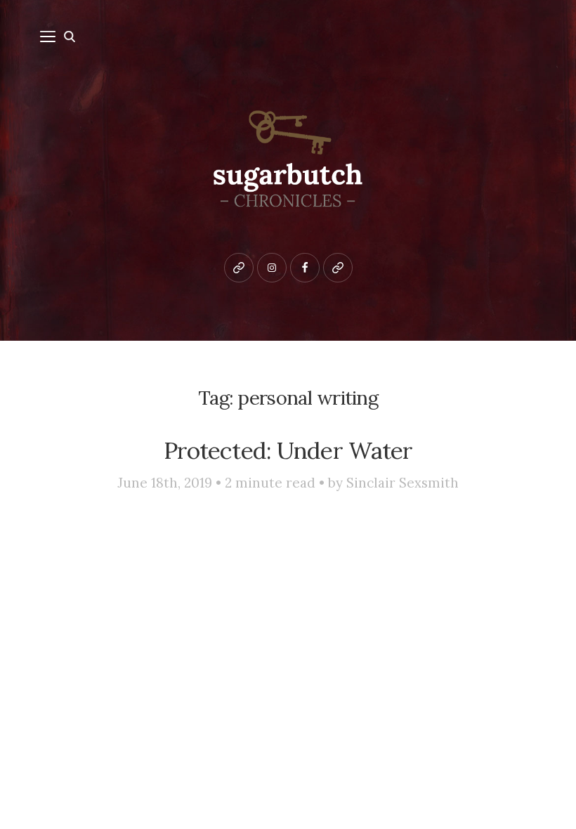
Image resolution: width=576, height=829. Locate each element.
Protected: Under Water (288, 450)
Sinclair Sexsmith (402, 482)
